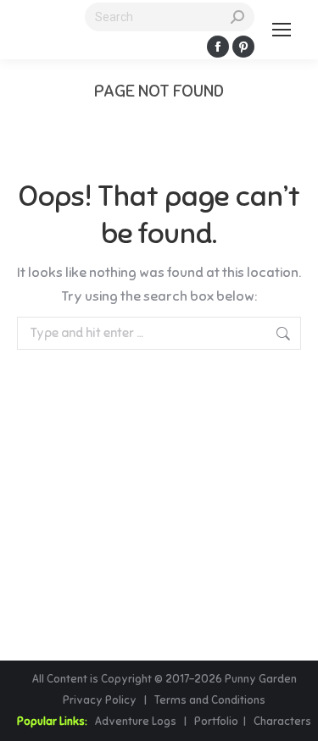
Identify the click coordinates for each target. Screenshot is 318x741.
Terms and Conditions (209, 700)
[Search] (237, 17)
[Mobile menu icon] (281, 29)
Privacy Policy (101, 700)
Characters (282, 721)
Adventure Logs (135, 721)
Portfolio (215, 721)
